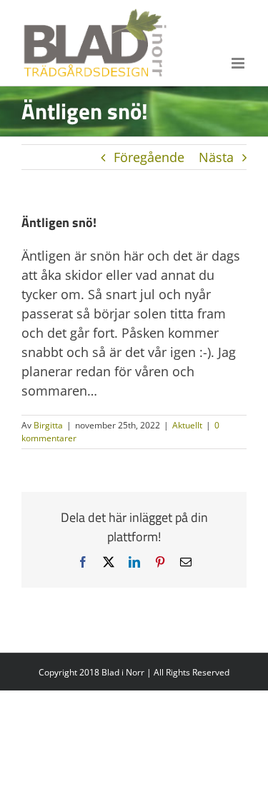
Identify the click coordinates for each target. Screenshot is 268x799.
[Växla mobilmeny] (239, 63)
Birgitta (48, 425)
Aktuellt (187, 425)
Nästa (216, 157)
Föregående (149, 157)
